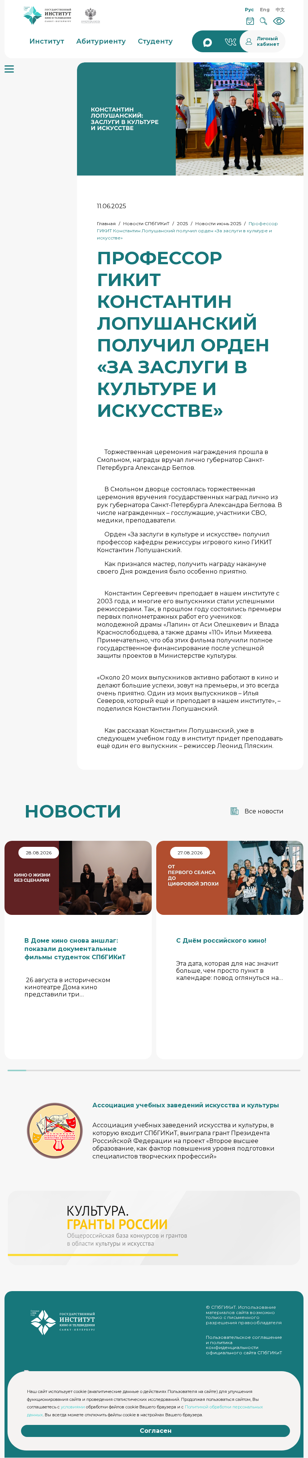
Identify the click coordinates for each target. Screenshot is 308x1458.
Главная (106, 223)
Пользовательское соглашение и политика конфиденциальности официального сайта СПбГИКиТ (244, 1344)
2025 (182, 223)
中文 (280, 9)
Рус (249, 9)
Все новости (264, 811)
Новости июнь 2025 (218, 223)
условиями (73, 1407)
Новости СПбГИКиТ (146, 223)
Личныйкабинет (268, 41)
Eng (265, 9)
